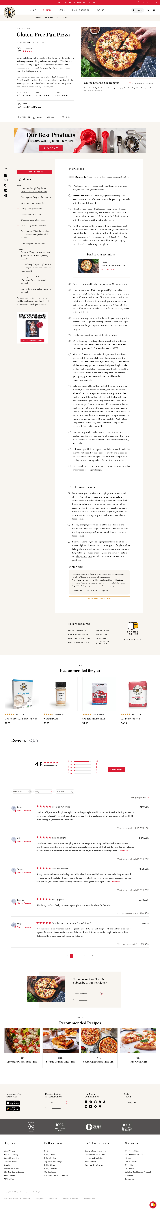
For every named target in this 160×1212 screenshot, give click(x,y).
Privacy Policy (40, 1198)
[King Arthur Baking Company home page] (9, 12)
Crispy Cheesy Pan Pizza (32, 80)
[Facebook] (86, 1102)
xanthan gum (35, 214)
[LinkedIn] (86, 1106)
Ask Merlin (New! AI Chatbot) (56, 1175)
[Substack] (100, 1106)
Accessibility (26, 1198)
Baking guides (102, 630)
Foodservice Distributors (94, 1158)
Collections (63, 18)
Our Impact (129, 1168)
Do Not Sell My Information (70, 1198)
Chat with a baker (132, 639)
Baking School (80, 10)
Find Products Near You (134, 1154)
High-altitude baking (78, 634)
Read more (124, 851)
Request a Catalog (11, 1154)
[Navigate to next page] (92, 956)
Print (39, 117)
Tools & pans (101, 638)
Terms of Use (53, 1198)
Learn (62, 10)
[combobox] (43, 791)
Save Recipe (25, 117)
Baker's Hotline (50, 1158)
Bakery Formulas (91, 1161)
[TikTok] (90, 1102)
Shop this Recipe (35, 172)
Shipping (7, 1165)
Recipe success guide (78, 630)
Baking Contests (50, 1168)
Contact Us (129, 1179)
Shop (33, 10)
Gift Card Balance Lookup (14, 1172)
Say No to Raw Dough (53, 1161)
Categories (35, 18)
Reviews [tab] (18, 740)
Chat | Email (132, 1103)
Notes (67, 117)
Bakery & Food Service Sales (95, 1151)
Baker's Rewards (152, 3)
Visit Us (142, 3)
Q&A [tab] (33, 741)
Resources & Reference (94, 1165)
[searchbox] (19, 791)
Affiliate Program (10, 1179)
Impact (100, 10)
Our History (129, 1165)
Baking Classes (50, 1165)
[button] (83, 761)
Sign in (148, 10)
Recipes (47, 10)
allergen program (84, 556)
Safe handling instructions (102, 642)
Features (49, 18)
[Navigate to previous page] (67, 956)
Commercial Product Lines (95, 1154)
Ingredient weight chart (79, 638)
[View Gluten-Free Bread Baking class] (118, 87)
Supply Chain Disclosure (11, 1198)
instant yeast (40, 243)
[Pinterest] (104, 1102)
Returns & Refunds (11, 1168)
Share (54, 117)
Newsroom (129, 1175)
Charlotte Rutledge (35, 42)
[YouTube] (90, 1106)
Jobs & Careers (131, 1161)
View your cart (153, 10)
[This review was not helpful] (146, 828)
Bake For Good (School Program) (138, 1172)
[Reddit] (95, 1106)
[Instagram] (95, 1102)
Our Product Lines (132, 1151)
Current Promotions (11, 1158)
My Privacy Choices (89, 1198)
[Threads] (100, 1102)
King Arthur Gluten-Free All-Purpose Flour (34, 190)
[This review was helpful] (141, 828)
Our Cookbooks (50, 1172)
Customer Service (10, 1161)
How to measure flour (78, 642)
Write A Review (116, 769)
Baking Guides (49, 1154)
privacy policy (83, 1000)
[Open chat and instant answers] (152, 1204)
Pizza (28, 28)
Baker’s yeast (102, 634)
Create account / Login (99, 598)
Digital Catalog (9, 1151)
